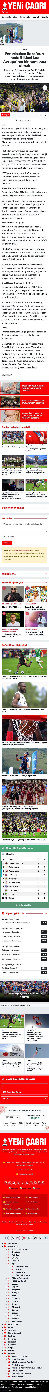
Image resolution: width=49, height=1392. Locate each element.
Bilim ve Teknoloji (40, 1222)
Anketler (12, 1345)
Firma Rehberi (14, 1333)
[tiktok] (35, 1238)
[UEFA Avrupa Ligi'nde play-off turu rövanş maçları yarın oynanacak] (36, 461)
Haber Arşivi (32, 1213)
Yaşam (30, 1224)
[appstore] (13, 1189)
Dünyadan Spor (22, 1275)
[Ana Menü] (7, 12)
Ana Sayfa (12, 1243)
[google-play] (25, 1189)
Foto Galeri (13, 1324)
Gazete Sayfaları (9, 17)
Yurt (14, 1296)
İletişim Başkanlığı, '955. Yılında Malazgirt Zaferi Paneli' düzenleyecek (11, 1065)
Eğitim (15, 1313)
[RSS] (43, 1183)
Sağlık (15, 1310)
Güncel (15, 1301)
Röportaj (16, 1287)
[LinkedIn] (22, 1183)
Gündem (4, 1222)
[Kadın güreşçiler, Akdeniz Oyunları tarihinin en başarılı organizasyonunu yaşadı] (36, 437)
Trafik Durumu (33, 1202)
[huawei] (36, 1189)
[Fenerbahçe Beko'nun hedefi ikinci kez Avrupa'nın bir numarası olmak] (24, 97)
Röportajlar (25, 17)
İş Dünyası (16, 1298)
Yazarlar (12, 1330)
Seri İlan (11, 1336)
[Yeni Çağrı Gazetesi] (24, 5)
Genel (5, 1061)
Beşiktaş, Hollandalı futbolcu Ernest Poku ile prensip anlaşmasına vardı (36, 495)
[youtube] (24, 1238)
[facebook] (7, 1238)
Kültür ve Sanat (21, 1224)
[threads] (40, 1238)
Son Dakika (17, 1322)
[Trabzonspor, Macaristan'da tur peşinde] (13, 437)
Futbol (18, 1269)
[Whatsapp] (39, 1183)
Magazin (16, 1290)
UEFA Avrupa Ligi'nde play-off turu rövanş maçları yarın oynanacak (35, 471)
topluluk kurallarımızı (22, 550)
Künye (10, 1348)
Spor (24, 49)
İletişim (11, 1350)
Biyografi (16, 1307)
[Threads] (35, 1183)
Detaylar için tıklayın (24, 905)
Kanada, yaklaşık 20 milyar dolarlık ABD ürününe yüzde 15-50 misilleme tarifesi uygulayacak (35, 1036)
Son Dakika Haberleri (13, 1213)
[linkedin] (46, 1238)
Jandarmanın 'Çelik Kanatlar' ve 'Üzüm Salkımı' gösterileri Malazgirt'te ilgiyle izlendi (35, 1066)
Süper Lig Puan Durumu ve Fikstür (27, 1368)
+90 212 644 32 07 (26, 1170)
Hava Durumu (33, 1197)
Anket (36, 17)
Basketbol (20, 1272)
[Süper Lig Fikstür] (46, 913)
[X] (10, 1183)
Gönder (7, 543)
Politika (12, 1222)
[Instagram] (18, 1183)
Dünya (18, 1222)
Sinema (15, 1319)
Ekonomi (31, 1030)
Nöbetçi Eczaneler (13, 1197)
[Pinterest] (14, 1183)
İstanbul (16, 1316)
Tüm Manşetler (33, 1209)
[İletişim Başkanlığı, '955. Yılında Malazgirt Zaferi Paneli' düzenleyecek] (12, 1051)
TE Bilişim (30, 1231)
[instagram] (18, 1238)
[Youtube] (26, 1183)
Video (10, 1327)
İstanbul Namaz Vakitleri (10, 1203)
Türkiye (15, 1293)
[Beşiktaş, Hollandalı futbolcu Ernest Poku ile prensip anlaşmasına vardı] (36, 485)
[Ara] (3, 12)
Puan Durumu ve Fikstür (14, 1209)
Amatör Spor (21, 1267)
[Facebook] (6, 1183)
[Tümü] (46, 574)
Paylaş (6, 115)
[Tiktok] (31, 1183)
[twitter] (13, 1238)
